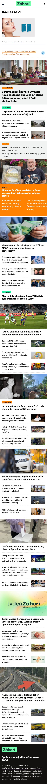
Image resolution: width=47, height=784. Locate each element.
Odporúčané (7, 88)
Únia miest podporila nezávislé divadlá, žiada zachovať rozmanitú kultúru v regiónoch (15, 260)
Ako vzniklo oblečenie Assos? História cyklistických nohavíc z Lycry (22, 297)
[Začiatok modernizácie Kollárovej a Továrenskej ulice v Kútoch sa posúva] (38, 123)
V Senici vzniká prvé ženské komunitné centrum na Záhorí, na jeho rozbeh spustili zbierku (15, 135)
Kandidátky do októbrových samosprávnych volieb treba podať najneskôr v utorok (14, 418)
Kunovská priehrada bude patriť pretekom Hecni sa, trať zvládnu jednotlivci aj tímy (15, 647)
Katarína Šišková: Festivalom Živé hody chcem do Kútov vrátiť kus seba (23, 407)
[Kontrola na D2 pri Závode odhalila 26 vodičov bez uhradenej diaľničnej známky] (38, 738)
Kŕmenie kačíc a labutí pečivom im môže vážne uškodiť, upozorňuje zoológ (15, 500)
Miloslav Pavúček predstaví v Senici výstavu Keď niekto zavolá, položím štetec (21, 193)
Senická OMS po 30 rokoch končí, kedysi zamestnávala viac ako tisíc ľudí (14, 343)
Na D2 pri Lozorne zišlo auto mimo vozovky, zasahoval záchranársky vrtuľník (14, 441)
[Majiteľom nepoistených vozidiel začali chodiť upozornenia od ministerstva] (23, 461)
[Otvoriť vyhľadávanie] (44, 3)
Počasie (5, 144)
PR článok (6, 107)
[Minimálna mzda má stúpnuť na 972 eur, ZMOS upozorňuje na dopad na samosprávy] (23, 229)
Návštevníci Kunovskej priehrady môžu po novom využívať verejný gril (13, 488)
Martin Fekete (18, 42)
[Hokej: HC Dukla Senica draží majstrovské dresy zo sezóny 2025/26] (38, 429)
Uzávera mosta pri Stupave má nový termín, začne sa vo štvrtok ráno (15, 726)
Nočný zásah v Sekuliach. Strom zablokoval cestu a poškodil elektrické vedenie (14, 558)
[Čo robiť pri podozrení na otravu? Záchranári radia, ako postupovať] (38, 355)
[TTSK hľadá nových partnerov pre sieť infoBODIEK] (38, 511)
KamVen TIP (6, 187)
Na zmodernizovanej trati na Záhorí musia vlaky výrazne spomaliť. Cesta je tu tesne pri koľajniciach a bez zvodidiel (23, 697)
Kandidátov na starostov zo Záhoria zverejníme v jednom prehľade (14, 659)
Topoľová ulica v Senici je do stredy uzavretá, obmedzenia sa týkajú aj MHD (15, 366)
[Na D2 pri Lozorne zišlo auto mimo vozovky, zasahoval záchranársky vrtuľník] (38, 441)
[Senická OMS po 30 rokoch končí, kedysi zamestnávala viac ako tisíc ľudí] (38, 343)
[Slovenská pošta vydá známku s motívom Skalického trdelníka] (38, 583)
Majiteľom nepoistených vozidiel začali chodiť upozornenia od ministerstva (23, 478)
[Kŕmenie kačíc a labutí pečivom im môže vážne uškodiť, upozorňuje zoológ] (38, 500)
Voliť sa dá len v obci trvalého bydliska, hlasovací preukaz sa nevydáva (23, 548)
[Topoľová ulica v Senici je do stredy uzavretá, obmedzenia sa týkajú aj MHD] (38, 366)
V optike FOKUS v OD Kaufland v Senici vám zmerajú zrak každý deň (23, 113)
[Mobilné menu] (3, 3)
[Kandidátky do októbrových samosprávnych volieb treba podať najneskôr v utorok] (38, 418)
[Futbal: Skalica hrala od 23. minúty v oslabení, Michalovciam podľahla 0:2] (23, 316)
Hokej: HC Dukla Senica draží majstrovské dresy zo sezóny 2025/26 (14, 429)
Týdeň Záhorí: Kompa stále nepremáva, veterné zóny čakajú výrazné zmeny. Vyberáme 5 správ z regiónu (23, 622)
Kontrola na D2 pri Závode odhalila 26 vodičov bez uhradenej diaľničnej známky (14, 738)
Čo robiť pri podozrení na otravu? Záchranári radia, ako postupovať (14, 355)
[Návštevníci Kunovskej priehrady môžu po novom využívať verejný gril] (38, 488)
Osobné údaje (36, 768)
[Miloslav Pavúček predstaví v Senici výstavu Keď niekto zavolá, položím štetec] (23, 171)
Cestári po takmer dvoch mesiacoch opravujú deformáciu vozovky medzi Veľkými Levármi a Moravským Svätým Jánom (15, 712)
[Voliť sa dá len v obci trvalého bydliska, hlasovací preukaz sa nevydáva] (23, 531)
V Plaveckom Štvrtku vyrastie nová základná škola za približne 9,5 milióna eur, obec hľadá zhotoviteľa (22, 96)
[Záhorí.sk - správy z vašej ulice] (23, 3)
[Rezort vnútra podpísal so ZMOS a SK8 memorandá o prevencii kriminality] (38, 283)
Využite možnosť (15, 768)
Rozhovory (7, 402)
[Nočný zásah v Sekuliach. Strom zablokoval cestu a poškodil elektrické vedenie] (38, 558)
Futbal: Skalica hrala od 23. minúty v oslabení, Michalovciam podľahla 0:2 (21, 333)
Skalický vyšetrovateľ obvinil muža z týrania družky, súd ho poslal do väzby (15, 271)
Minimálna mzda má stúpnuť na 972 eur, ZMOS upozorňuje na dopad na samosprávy (23, 248)
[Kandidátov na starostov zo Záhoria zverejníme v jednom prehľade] (38, 659)
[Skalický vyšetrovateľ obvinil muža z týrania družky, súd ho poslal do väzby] (38, 271)
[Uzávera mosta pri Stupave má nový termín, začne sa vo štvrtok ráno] (38, 726)
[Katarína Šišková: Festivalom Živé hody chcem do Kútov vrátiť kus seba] (23, 386)
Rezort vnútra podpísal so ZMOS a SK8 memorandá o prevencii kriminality (13, 283)
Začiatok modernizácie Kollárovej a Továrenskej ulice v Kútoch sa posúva (15, 123)
